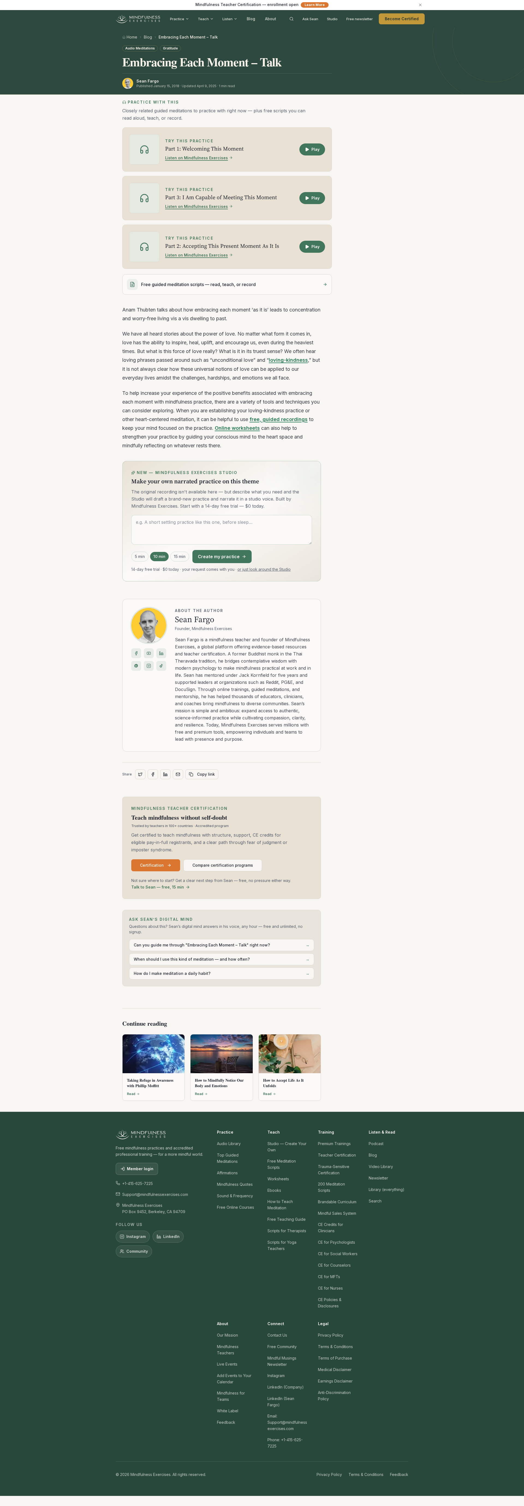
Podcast (376, 1143)
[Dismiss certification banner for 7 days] (420, 5)
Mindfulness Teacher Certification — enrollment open (260, 4)
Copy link (206, 774)
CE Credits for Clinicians (330, 1227)
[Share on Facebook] (153, 774)
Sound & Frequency (235, 1195)
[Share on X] (140, 774)
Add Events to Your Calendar (234, 1378)
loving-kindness (288, 360)
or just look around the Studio (264, 569)
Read (131, 1094)
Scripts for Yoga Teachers (281, 1245)
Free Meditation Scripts (281, 1164)
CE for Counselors (334, 1265)
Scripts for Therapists (286, 1230)
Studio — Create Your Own (286, 1146)
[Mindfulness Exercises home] (138, 18)
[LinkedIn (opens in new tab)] (161, 653)
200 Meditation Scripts (331, 1187)
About (270, 18)
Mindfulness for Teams (231, 1396)
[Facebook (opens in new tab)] (136, 653)
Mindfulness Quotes (235, 1184)
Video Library (381, 1166)
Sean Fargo (194, 619)
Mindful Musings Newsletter (281, 1361)
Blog (251, 18)
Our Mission (227, 1335)
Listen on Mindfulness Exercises (196, 157)
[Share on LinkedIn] (165, 774)
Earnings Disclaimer (335, 1381)
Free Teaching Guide (286, 1219)
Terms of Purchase (335, 1358)
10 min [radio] (159, 556)
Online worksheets (237, 428)
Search (375, 1201)
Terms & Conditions (335, 1346)
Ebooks (274, 1190)
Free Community (282, 1346)
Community (137, 1251)
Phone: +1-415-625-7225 (285, 1442)
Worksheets (278, 1178)
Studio (332, 19)
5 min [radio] (140, 556)
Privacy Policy (330, 1335)
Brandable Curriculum (337, 1201)
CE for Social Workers (338, 1253)
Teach (203, 19)
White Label (227, 1410)
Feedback (226, 1422)
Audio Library (229, 1143)
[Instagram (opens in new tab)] (149, 666)
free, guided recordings (278, 419)
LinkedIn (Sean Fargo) (280, 1401)
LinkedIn (171, 1236)
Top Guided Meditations (228, 1158)
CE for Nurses (330, 1288)
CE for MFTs (329, 1276)
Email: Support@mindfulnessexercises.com (287, 1422)
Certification (152, 865)
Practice (177, 19)
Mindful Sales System (337, 1213)
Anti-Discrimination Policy (334, 1395)
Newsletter (378, 1178)
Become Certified (402, 18)
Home (132, 37)
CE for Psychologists (336, 1242)
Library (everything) (386, 1189)
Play (315, 149)
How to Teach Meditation (280, 1204)
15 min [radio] (180, 556)
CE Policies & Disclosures (329, 1302)
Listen (227, 19)
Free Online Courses (235, 1207)
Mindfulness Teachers (228, 1349)
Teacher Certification (337, 1155)
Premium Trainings (334, 1143)
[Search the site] (291, 19)
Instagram (136, 1236)
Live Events (227, 1364)
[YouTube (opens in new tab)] (149, 653)
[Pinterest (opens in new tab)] (136, 666)
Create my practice (219, 556)
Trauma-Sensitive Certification (333, 1169)
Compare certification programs (222, 865)
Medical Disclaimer (335, 1369)
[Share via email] (178, 774)
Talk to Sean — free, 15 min (157, 887)
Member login (140, 1168)
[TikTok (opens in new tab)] (161, 666)
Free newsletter (359, 19)
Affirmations (227, 1172)
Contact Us (277, 1335)
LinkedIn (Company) (285, 1387)
